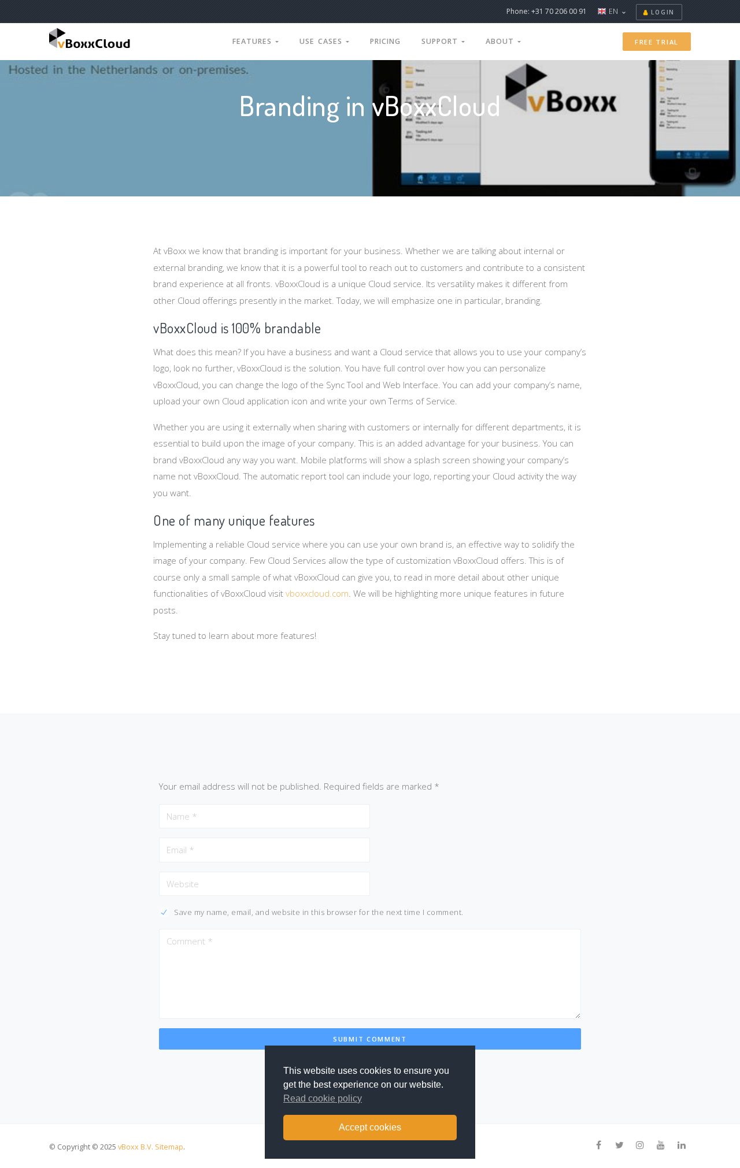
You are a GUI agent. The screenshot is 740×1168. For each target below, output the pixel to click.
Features (253, 41)
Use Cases (322, 41)
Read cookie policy (322, 1098)
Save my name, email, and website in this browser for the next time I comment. (319, 912)
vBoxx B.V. (135, 1146)
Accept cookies (370, 1127)
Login (662, 12)
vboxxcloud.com (317, 593)
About (501, 41)
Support (441, 41)
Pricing (385, 41)
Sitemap (169, 1146)
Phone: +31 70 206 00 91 (546, 11)
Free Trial (657, 42)
